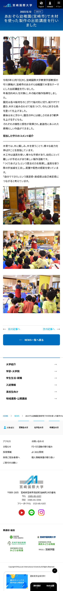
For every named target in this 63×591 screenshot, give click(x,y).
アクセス (7, 441)
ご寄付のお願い (10, 462)
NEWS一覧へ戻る (34, 340)
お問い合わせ (37, 441)
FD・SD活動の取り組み (42, 446)
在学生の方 (38, 427)
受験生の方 (23, 427)
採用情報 (7, 451)
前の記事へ (14, 329)
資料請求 (37, 585)
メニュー (58, 6)
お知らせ (7, 446)
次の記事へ (49, 329)
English (41, 6)
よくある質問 (37, 451)
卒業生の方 (54, 427)
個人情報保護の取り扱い (42, 457)
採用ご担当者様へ (11, 457)
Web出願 (50, 585)
